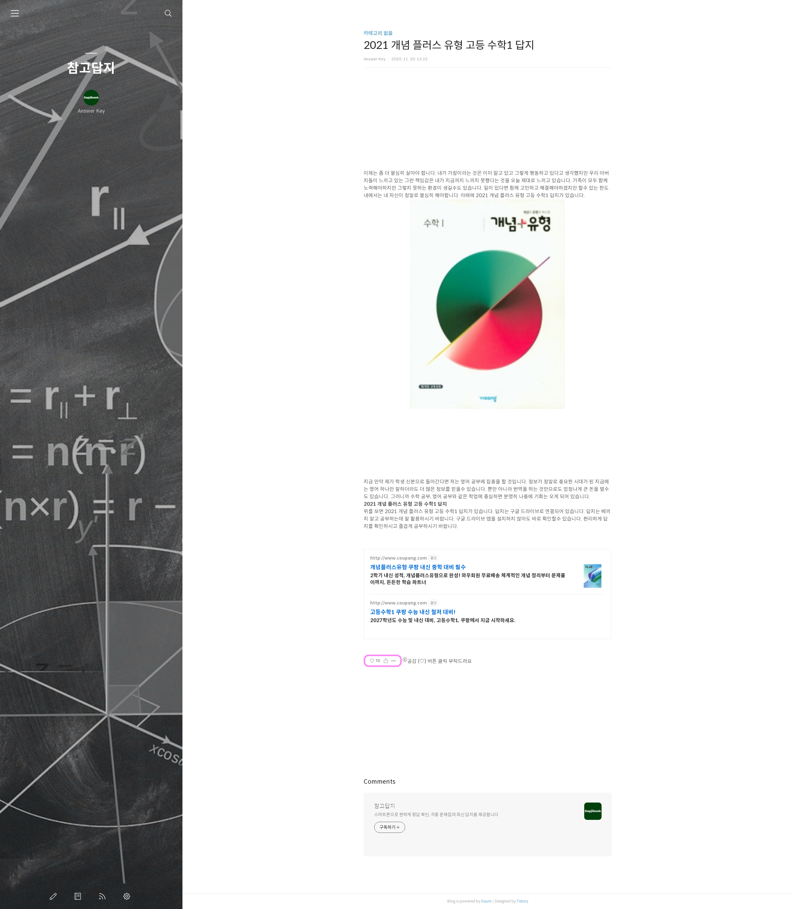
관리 (127, 896)
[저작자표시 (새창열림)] (404, 659)
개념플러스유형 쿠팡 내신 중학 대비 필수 (418, 567)
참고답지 (91, 68)
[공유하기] (386, 660)
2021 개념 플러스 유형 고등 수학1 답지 (405, 504)
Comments (380, 782)
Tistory (522, 901)
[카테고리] (15, 13)
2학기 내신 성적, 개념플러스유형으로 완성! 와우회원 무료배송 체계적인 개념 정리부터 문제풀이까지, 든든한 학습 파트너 (467, 579)
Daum (486, 901)
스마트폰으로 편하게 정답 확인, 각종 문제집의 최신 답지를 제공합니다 (436, 814)
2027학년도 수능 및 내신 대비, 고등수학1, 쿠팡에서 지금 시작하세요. (442, 620)
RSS (103, 896)
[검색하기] (168, 13)
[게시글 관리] (393, 660)
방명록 (79, 896)
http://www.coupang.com (398, 558)
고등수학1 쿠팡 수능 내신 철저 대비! (413, 612)
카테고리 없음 (378, 33)
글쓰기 (54, 896)
